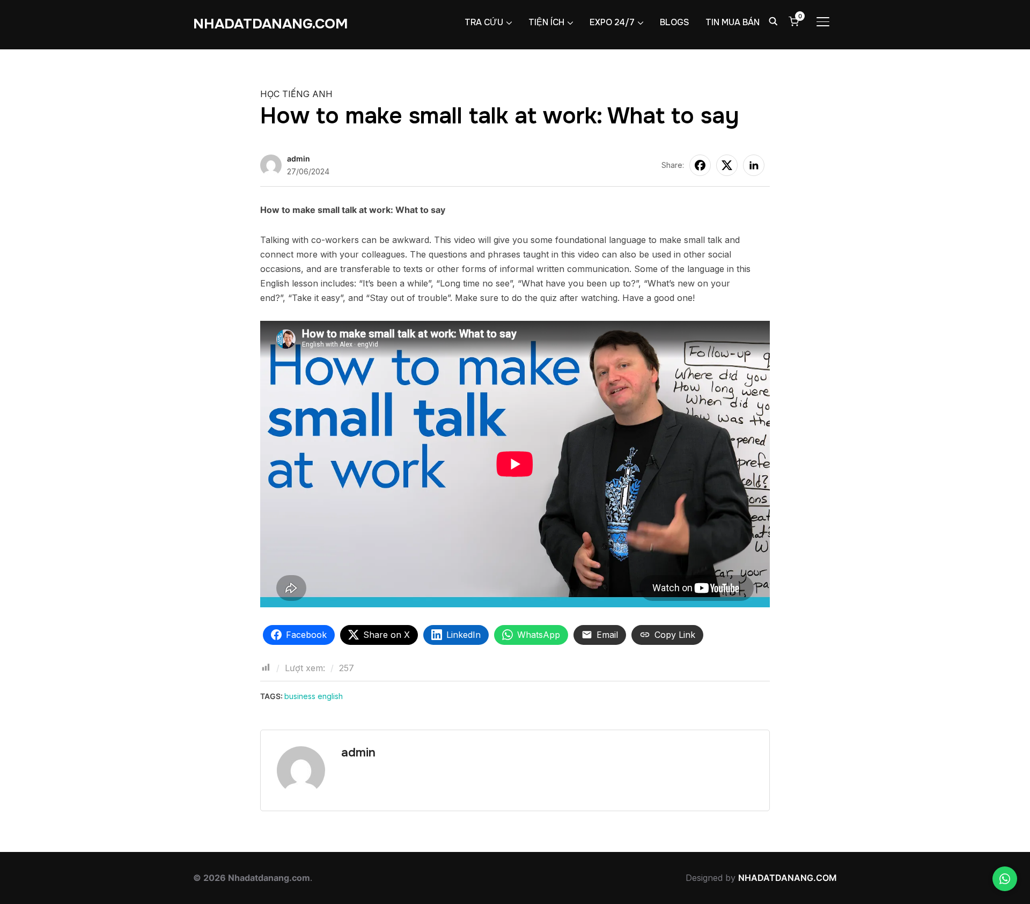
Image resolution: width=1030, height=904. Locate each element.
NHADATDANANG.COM (270, 24)
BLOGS (674, 22)
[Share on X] (727, 165)
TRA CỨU (484, 22)
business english (313, 696)
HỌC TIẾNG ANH (296, 94)
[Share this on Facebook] (700, 165)
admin (298, 158)
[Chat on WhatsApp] (1004, 878)
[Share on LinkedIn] (753, 165)
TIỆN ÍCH (546, 22)
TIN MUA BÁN (732, 22)
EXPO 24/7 (612, 22)
